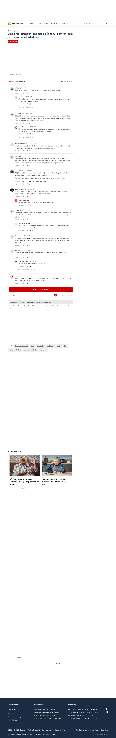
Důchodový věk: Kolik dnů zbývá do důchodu (83, 712)
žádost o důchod (15, 350)
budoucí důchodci (21, 346)
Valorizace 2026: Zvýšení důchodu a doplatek (83, 709)
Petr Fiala (40, 346)
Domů (10, 31)
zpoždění (43, 350)
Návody (39, 23)
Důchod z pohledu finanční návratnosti (47, 715)
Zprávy (31, 23)
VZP (65, 346)
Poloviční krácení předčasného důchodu (47, 712)
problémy (50, 346)
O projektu (11, 714)
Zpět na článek (12, 41)
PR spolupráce (13, 720)
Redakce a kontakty (14, 717)
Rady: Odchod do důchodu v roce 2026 (47, 709)
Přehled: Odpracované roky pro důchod (47, 719)
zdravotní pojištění (30, 350)
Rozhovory (55, 23)
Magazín (65, 23)
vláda (58, 346)
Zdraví (46, 23)
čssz (32, 346)
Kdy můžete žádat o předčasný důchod (81, 715)
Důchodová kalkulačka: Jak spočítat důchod (82, 719)
